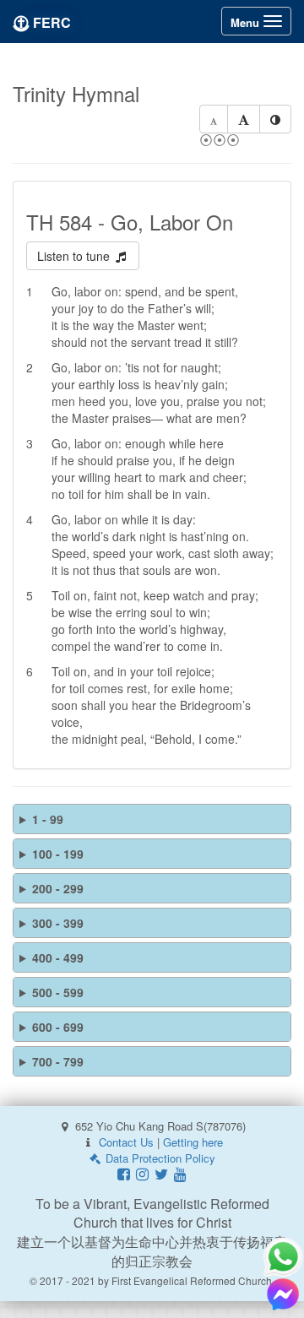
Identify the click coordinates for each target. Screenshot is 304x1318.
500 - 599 (58, 992)
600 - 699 (58, 1026)
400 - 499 (58, 957)
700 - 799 (58, 1061)
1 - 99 (47, 819)
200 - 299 (58, 888)
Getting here (193, 1142)
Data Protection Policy (158, 1158)
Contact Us (126, 1142)
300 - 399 (58, 922)
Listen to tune (75, 255)
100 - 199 (58, 853)
